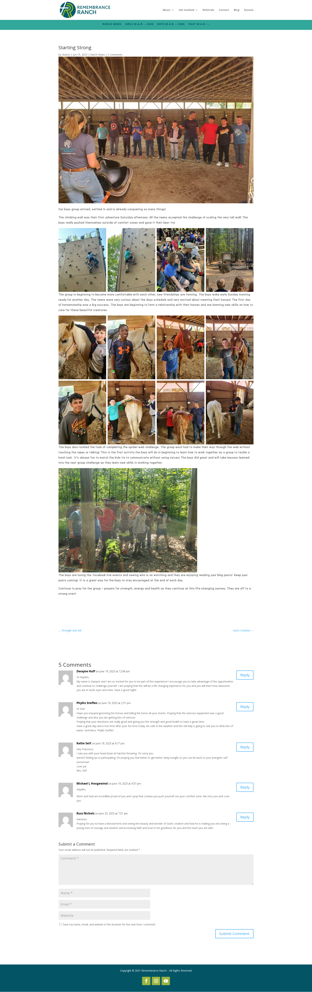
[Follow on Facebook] (146, 981)
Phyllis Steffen (87, 703)
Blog (236, 10)
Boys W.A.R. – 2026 (171, 24)
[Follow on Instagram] (156, 981)
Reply (245, 674)
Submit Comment (234, 933)
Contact (224, 10)
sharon (66, 54)
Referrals (208, 10)
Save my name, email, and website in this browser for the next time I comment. (109, 924)
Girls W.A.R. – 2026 (139, 24)
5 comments (115, 54)
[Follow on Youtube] (166, 981)
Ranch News (112, 24)
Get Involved (186, 10)
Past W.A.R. (197, 24)
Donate (249, 10)
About (166, 10)
